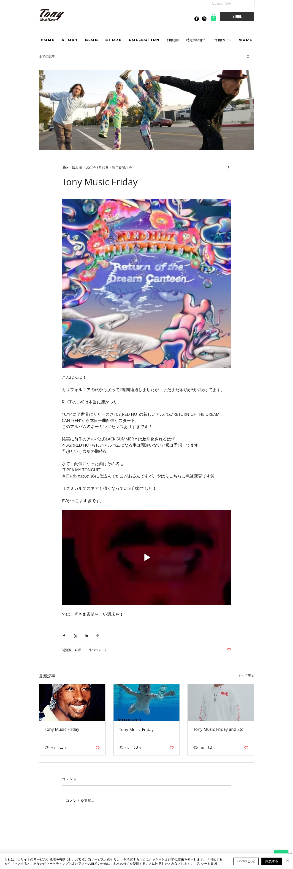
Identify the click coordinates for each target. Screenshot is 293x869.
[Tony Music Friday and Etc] (221, 702)
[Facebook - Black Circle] (196, 18)
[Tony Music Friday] (72, 702)
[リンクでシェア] (97, 635)
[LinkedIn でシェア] (86, 635)
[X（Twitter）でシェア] (75, 635)
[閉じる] (287, 861)
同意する (271, 861)
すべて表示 (246, 675)
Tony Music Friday (62, 729)
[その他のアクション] (228, 167)
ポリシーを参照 (206, 863)
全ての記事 (47, 56)
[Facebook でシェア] (64, 635)
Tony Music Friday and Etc (218, 729)
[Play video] (146, 557)
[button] (213, 17)
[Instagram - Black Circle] (204, 18)
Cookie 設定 (246, 861)
